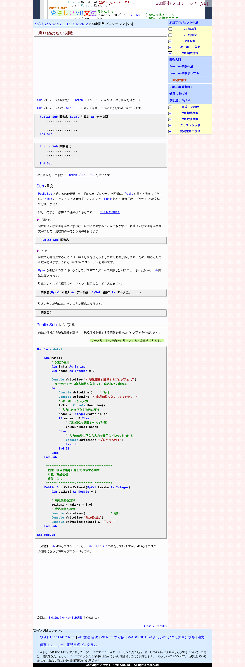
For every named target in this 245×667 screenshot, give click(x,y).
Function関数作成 (181, 66)
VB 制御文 (190, 34)
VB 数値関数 (190, 119)
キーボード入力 (190, 47)
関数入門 (175, 59)
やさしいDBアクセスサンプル (172, 637)
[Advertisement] (100, 67)
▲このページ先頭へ (155, 625)
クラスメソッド (190, 125)
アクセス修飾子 (110, 212)
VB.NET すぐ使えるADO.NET (124, 637)
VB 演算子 (190, 28)
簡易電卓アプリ (190, 131)
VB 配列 (190, 41)
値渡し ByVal (178, 93)
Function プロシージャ (80, 175)
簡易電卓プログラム (81, 645)
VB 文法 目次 (88, 637)
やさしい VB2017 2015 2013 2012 (62, 24)
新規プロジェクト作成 (183, 22)
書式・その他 (190, 106)
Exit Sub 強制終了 (181, 86)
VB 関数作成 (190, 53)
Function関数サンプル (184, 73)
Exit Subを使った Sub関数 (66, 617)
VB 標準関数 (190, 112)
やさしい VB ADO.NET (57, 637)
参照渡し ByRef (179, 100)
